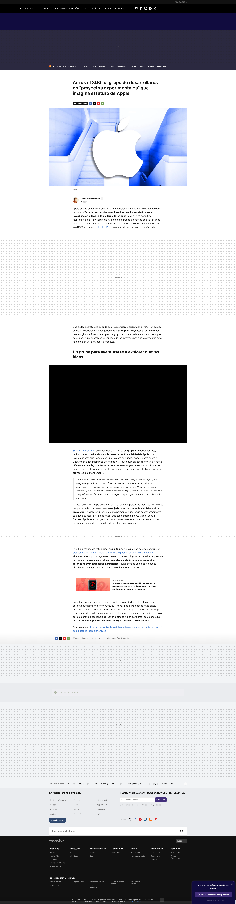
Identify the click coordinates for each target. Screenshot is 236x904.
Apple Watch (102, 805)
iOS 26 (100, 814)
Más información (136, 902)
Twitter (154, 8)
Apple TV (77, 805)
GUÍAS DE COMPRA (114, 8)
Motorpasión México (135, 883)
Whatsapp (103, 66)
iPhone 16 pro (84, 784)
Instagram (145, 8)
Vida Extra (74, 856)
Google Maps (122, 66)
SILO (94, 66)
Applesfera (54, 859)
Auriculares (161, 66)
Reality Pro (104, 227)
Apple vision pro (152, 784)
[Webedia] (181, 1)
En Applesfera (117, 580)
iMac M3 (174, 784)
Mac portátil (102, 800)
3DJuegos (74, 852)
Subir (179, 841)
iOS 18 (164, 784)
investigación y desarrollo (118, 638)
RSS (150, 819)
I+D (102, 638)
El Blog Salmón (176, 852)
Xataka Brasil (54, 885)
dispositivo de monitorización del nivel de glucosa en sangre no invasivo (113, 552)
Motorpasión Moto (138, 856)
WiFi (112, 66)
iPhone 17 (77, 814)
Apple (94, 638)
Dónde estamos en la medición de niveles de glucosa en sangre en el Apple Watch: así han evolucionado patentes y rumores (134, 586)
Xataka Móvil (54, 856)
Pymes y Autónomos (175, 857)
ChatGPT (85, 66)
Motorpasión (135, 852)
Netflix (133, 66)
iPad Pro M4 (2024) (134, 784)
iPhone (151, 66)
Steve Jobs (74, 66)
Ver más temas (57, 820)
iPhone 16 (71, 784)
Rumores (85, 638)
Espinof (93, 856)
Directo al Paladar (117, 852)
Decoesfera (155, 856)
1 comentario (82, 103)
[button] (91, 198)
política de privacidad (153, 805)
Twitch (136, 8)
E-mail (102, 103)
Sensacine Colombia (94, 886)
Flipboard (141, 8)
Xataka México (55, 882)
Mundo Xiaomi (55, 866)
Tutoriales (77, 800)
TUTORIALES (44, 8)
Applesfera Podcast (58, 800)
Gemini (142, 66)
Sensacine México (97, 882)
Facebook (90, 103)
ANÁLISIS (96, 8)
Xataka (52, 852)
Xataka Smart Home (57, 863)
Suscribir (160, 800)
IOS (85, 8)
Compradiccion (156, 859)
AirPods (53, 805)
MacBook (53, 814)
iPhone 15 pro (117, 784)
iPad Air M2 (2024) (101, 784)
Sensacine (94, 852)
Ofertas (77, 809)
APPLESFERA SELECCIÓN (67, 8)
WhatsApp (101, 809)
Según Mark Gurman (84, 450)
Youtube (150, 8)
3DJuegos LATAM (77, 882)
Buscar (182, 831)
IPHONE (29, 8)
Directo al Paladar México (117, 883)
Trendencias (155, 852)
